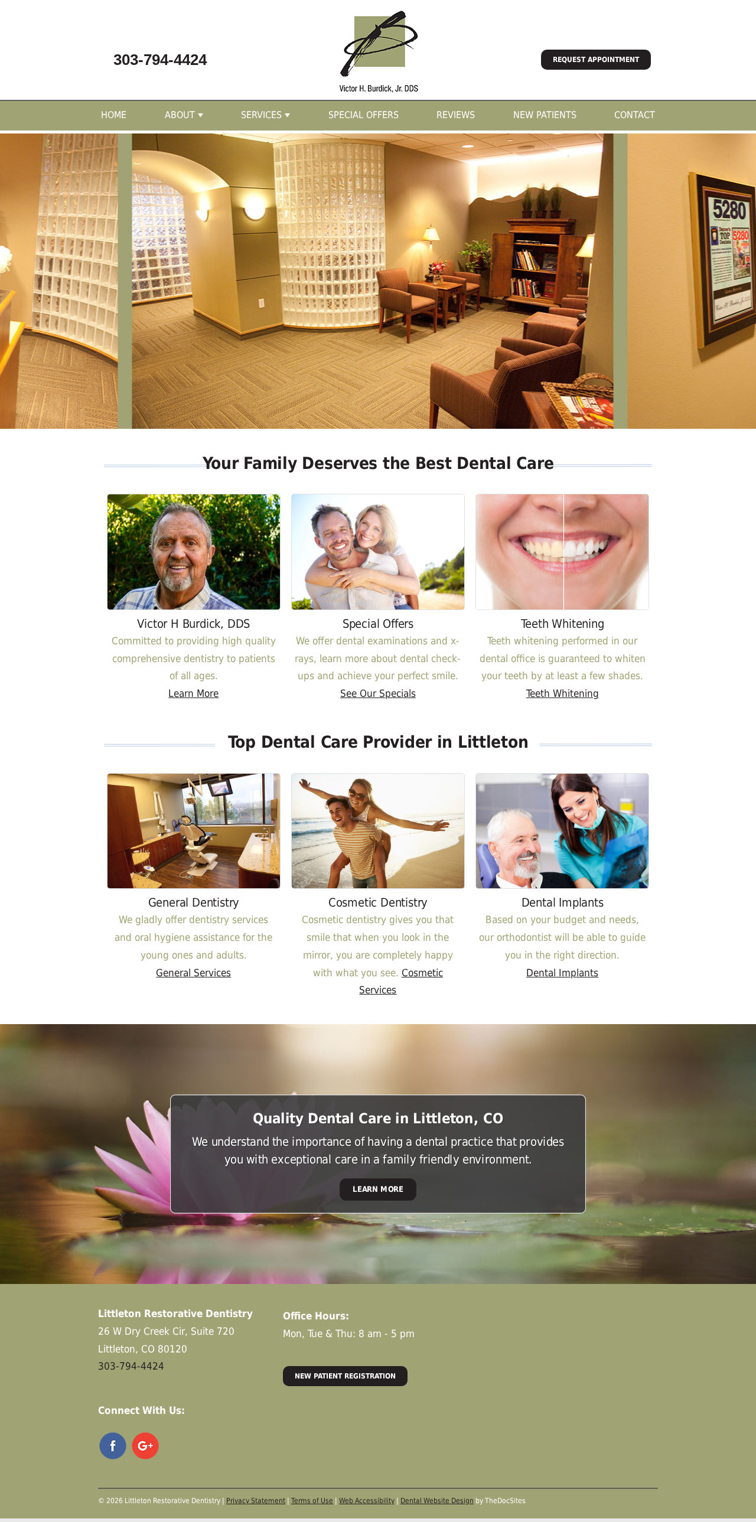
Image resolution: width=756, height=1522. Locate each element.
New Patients (544, 114)
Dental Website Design (437, 1501)
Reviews (455, 114)
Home (113, 114)
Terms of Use (312, 1501)
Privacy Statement (255, 1501)
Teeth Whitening (562, 693)
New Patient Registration (345, 1376)
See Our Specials (378, 693)
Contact (634, 114)
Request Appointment (596, 60)
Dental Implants (562, 973)
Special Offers (363, 114)
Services (261, 114)
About (180, 114)
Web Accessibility (367, 1501)
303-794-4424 (160, 60)
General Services (193, 973)
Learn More (193, 693)
